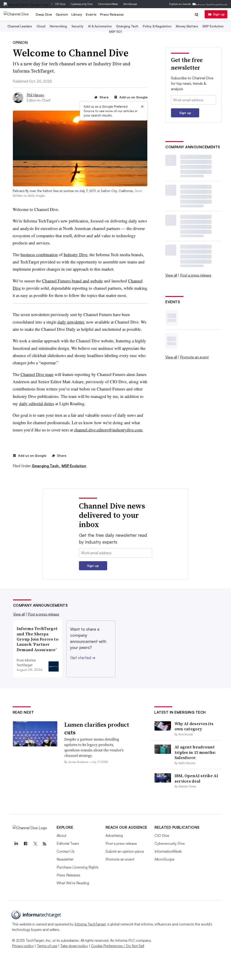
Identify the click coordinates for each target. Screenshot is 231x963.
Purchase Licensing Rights (77, 867)
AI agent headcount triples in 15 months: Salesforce (195, 752)
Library (77, 14)
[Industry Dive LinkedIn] (16, 844)
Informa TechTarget (90, 924)
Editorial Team (68, 843)
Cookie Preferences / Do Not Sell (117, 946)
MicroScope (130, 4)
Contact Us (65, 851)
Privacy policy (23, 946)
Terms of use (47, 946)
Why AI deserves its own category (194, 726)
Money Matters (187, 26)
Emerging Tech (127, 26)
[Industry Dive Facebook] (25, 844)
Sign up (219, 14)
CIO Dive (60, 4)
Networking (58, 26)
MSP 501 (115, 31)
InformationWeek (108, 4)
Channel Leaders (19, 26)
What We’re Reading (73, 883)
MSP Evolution (213, 26)
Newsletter (65, 859)
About (61, 835)
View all (171, 275)
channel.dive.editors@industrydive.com (108, 430)
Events (91, 14)
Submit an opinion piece (125, 851)
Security (77, 26)
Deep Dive (44, 14)
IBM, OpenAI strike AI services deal (196, 778)
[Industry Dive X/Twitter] (35, 844)
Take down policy (74, 946)
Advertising (114, 835)
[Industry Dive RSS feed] (44, 844)
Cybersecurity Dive (81, 4)
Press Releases (112, 14)
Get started (82, 657)
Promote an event (194, 357)
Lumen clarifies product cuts (96, 728)
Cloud (41, 26)
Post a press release (195, 275)
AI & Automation (100, 26)
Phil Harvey (35, 95)
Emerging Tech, (46, 466)
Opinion (62, 14)
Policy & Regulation (157, 26)
